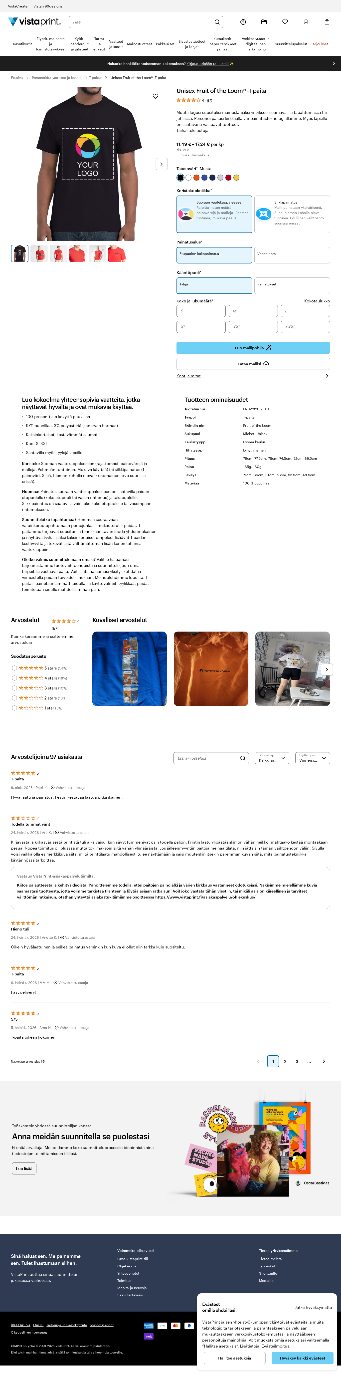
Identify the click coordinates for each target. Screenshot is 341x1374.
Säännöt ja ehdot (102, 1325)
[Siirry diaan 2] (39, 253)
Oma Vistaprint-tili (132, 1259)
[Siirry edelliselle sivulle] (258, 1061)
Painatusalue (189, 241)
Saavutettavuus (130, 1295)
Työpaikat (267, 1266)
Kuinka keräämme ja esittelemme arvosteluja (42, 639)
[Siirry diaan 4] (78, 253)
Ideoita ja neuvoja (132, 1288)
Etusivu (17, 77)
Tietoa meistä (270, 1259)
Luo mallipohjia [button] (249, 347)
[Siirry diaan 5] (97, 253)
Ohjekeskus (126, 1266)
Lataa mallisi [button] (249, 363)
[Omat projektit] (264, 22)
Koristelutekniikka (194, 190)
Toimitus (124, 1280)
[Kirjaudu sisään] (306, 22)
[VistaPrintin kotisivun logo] (34, 21)
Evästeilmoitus (275, 1346)
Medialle (266, 1280)
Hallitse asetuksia (234, 1358)
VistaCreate (17, 6)
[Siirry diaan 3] (58, 253)
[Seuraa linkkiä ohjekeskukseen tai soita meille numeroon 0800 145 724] (243, 22)
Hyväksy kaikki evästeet (302, 1358)
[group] (253, 319)
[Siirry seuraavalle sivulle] (324, 1061)
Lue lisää (24, 1168)
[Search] (243, 758)
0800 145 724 (20, 1325)
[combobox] (142, 22)
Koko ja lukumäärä (194, 300)
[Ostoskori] (327, 22)
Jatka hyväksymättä (313, 1307)
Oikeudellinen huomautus (29, 1332)
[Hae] (217, 22)
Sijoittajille (268, 1273)
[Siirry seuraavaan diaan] (334, 63)
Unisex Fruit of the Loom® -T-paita (138, 77)
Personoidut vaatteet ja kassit (56, 77)
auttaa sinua (41, 1274)
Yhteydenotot (128, 1273)
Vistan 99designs (47, 6)
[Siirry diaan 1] (19, 253)
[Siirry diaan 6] (117, 253)
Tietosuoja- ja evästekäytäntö (66, 1325)
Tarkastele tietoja (192, 130)
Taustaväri (193, 168)
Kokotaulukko (317, 300)
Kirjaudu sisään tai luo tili (207, 63)
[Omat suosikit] (285, 22)
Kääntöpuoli (188, 272)
